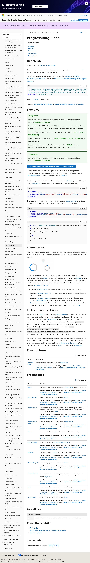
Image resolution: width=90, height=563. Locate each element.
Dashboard (83, 20)
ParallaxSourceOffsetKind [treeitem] (12, 195)
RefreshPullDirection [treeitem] (11, 288)
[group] (57, 91)
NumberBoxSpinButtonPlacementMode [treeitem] (13, 182)
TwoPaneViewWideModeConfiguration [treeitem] (13, 494)
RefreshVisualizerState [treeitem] (11, 306)
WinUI (68, 76)
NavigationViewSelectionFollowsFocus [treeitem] (13, 154)
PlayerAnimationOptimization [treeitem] (13, 229)
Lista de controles (36, 533)
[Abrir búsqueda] (77, 15)
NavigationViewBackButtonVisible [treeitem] (13, 82)
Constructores (32, 53)
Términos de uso (31, 562)
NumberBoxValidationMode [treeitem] (13, 186)
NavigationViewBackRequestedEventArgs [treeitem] (13, 88)
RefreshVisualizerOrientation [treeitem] (13, 303)
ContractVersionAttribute (76, 104)
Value (78, 305)
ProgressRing (64, 362)
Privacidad (58, 559)
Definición (31, 46)
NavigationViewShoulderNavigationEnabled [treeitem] (13, 159)
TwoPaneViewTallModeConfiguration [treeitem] (13, 489)
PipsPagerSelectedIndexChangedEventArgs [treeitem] (13, 220)
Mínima (66, 463)
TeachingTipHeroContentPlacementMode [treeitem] (13, 404)
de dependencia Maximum (62, 442)
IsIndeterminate (71, 201)
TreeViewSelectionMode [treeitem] (12, 475)
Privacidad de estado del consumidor (12, 562)
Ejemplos (31, 48)
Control (36, 99)
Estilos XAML (52, 319)
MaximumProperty (33, 442)
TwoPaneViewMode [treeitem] (10, 481)
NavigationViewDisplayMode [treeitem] (13, 92)
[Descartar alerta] (86, 3)
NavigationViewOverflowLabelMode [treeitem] (13, 133)
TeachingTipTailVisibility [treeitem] (12, 412)
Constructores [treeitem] (10, 248)
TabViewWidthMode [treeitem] (11, 383)
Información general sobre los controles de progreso (48, 530)
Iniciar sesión (84, 15)
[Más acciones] (85, 32)
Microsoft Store (33, 176)
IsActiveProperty (32, 397)
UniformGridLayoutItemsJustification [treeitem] (13, 503)
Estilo (59, 345)
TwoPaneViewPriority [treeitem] (11, 484)
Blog (42, 559)
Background (65, 343)
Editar (85, 70)
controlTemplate (61, 315)
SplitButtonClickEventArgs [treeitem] (12, 315)
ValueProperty (32, 497)
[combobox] (12, 34)
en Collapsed (44, 285)
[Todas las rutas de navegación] (28, 32)
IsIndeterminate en (44, 293)
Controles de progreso (42, 122)
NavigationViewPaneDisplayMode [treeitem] (13, 143)
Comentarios (32, 51)
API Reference (36, 32)
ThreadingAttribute (60, 104)
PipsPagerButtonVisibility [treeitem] (12, 216)
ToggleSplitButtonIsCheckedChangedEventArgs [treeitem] (13, 428)
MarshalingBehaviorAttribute (43, 104)
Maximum (41, 303)
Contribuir (50, 559)
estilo (41, 315)
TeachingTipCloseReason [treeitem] (12, 395)
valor (55, 432)
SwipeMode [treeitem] (8, 338)
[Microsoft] (3, 15)
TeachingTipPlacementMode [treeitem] (13, 408)
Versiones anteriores (33, 559)
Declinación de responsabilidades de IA (13, 559)
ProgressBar (34, 528)
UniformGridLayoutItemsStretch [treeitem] (13, 508)
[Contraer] (21, 30)
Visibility (37, 285)
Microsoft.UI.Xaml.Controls (50, 32)
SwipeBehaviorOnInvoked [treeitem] (12, 322)
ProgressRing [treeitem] (10, 245)
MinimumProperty (33, 463)
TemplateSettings (33, 473)
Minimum (33, 303)
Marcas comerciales (44, 562)
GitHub (69, 145)
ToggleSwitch (36, 183)
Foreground (74, 343)
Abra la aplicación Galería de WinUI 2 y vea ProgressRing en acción (51, 166)
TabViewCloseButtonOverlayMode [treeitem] (13, 349)
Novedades (74, 20)
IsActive (68, 181)
